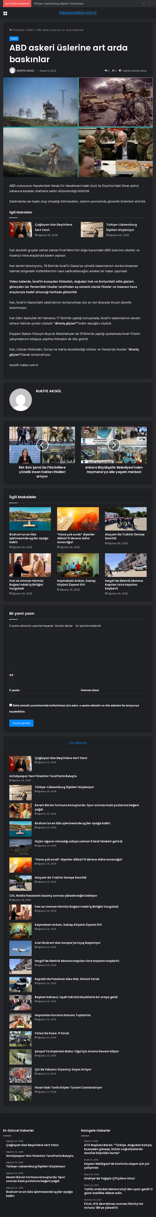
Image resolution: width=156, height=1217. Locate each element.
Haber (30, 30)
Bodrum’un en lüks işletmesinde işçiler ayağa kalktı (28, 538)
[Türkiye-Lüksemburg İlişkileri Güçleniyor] (92, 229)
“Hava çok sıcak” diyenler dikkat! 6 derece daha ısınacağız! (76, 538)
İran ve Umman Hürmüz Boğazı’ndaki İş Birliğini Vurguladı (26, 585)
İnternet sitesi (90, 690)
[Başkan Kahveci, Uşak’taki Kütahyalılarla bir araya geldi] (20, 1002)
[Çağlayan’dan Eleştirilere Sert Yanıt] (21, 229)
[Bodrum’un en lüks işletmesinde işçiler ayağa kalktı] (30, 519)
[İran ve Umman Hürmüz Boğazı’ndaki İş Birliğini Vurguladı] (30, 565)
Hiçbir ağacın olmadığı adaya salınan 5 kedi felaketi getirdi (78, 841)
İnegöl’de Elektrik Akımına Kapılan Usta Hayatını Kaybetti (124, 585)
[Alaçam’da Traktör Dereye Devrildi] (126, 519)
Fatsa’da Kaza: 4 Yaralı (52, 1033)
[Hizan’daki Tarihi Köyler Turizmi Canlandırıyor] (20, 1093)
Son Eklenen (78, 743)
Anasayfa (18, 30)
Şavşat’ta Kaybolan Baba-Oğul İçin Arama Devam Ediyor (77, 1051)
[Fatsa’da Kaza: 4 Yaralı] (20, 1038)
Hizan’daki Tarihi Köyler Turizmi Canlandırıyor (68, 1087)
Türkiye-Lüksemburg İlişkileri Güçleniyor (58, 3)
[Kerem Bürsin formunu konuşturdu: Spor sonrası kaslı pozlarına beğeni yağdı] (20, 810)
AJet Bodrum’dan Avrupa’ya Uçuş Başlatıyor (68, 943)
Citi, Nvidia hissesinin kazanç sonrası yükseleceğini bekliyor (53, 896)
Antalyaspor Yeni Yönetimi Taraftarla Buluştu (43, 776)
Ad (12, 674)
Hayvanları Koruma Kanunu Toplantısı (63, 1015)
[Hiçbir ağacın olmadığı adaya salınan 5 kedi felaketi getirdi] (20, 847)
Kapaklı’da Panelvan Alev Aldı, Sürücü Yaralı (67, 979)
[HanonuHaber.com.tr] (78, 13)
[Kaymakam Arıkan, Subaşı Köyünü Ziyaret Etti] (78, 565)
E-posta (15, 690)
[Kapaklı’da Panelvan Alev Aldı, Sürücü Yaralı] (20, 984)
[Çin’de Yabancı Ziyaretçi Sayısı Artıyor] (20, 1075)
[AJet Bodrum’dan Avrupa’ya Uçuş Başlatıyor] (20, 948)
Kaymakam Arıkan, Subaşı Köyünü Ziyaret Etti (76, 583)
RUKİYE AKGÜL (26, 70)
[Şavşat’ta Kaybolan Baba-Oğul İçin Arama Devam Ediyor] (20, 1057)
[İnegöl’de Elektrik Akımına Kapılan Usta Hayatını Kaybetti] (126, 565)
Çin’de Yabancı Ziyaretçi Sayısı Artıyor (63, 1069)
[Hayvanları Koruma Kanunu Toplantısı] (20, 1020)
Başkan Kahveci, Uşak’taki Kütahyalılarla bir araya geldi (76, 997)
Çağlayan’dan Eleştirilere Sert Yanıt (61, 758)
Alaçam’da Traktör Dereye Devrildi (125, 536)
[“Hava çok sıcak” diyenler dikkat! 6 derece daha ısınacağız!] (78, 519)
